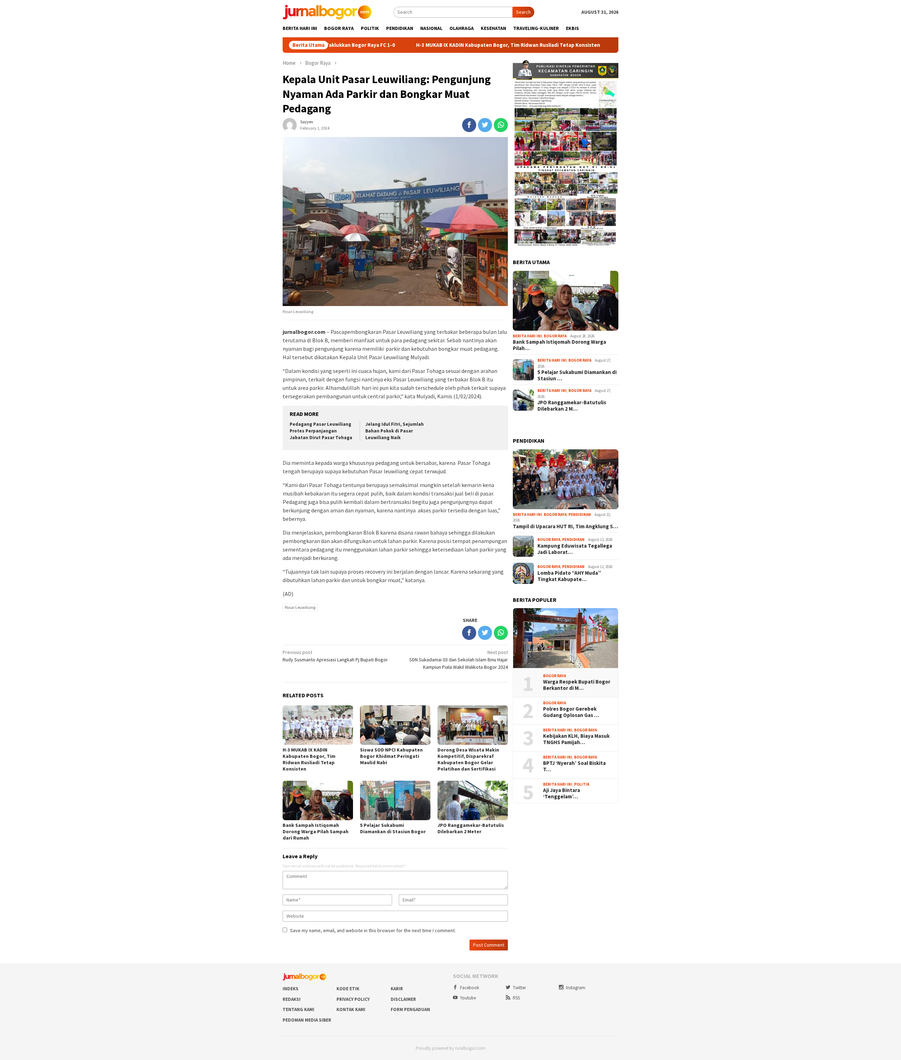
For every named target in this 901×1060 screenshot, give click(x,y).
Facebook (469, 988)
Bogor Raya (555, 335)
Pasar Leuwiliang (300, 607)
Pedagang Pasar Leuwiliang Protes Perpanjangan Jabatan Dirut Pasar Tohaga (321, 431)
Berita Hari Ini (527, 335)
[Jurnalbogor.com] (327, 11)
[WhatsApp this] (501, 125)
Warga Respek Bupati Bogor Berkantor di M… (576, 685)
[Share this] (469, 125)
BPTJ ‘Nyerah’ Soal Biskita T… (574, 766)
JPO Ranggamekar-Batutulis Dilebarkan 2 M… (571, 405)
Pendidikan (579, 514)
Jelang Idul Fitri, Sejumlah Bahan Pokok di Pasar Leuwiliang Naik (394, 431)
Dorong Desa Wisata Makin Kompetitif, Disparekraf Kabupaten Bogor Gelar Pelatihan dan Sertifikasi (468, 759)
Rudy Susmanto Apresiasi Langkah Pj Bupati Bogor (335, 656)
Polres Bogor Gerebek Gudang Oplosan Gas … (571, 712)
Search (523, 12)
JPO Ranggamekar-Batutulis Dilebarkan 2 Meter (470, 828)
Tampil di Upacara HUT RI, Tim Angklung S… (565, 526)
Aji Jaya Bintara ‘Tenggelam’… (561, 793)
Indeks (290, 989)
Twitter (519, 988)
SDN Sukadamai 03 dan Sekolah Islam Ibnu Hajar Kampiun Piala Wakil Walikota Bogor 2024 (458, 659)
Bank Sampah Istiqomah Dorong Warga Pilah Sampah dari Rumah (315, 831)
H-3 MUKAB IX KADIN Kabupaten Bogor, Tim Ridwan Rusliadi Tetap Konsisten (448, 45)
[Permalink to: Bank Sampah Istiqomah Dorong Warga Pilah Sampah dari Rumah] (565, 301)
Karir (397, 989)
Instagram (575, 988)
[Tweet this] (485, 125)
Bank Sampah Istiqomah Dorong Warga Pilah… (559, 345)
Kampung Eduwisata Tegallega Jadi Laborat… (574, 549)
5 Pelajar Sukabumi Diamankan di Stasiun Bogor (393, 828)
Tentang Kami (298, 1009)
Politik (582, 784)
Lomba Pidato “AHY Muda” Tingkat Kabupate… (569, 576)
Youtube (468, 998)
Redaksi (292, 999)
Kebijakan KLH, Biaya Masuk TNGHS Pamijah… (576, 739)
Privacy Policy (353, 999)
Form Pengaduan (410, 1009)
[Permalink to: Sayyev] (290, 124)
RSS (516, 998)
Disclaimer (403, 999)
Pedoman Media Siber (307, 1020)
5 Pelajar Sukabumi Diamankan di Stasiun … (577, 375)
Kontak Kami (350, 1009)
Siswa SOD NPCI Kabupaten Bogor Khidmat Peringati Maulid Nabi (391, 756)
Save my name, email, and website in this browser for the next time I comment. (373, 930)
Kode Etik (347, 989)
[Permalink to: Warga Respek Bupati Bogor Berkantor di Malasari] (565, 638)
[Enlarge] (609, 68)
